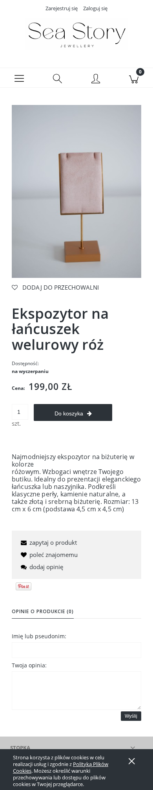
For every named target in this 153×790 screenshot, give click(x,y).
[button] (19, 78)
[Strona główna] (76, 34)
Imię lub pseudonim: (39, 636)
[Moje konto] (95, 79)
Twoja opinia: (29, 665)
